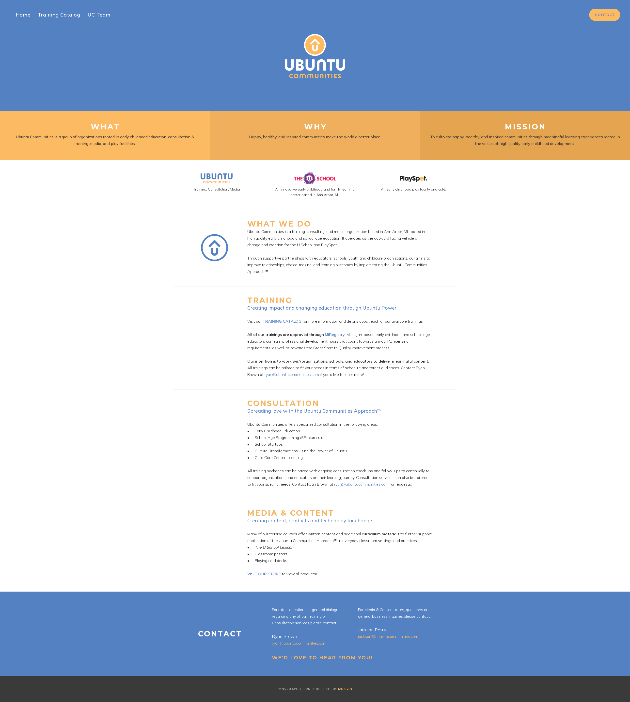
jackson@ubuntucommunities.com (388, 636)
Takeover (344, 689)
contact (604, 14)
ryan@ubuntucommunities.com (292, 374)
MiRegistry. (335, 334)
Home (23, 15)
